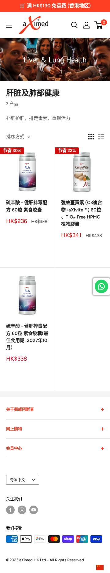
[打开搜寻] (74, 25)
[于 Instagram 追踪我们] (22, 510)
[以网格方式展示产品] (91, 136)
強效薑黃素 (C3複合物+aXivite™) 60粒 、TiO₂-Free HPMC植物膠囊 (81, 213)
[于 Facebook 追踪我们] (10, 510)
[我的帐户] (86, 25)
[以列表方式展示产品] (101, 136)
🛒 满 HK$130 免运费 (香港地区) (55, 6)
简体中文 (17, 479)
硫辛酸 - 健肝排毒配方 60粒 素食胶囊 (26, 206)
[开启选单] (9, 25)
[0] (99, 25)
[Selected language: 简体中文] (101, 568)
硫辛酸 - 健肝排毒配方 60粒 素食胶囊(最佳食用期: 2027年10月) (27, 336)
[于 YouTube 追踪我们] (33, 510)
